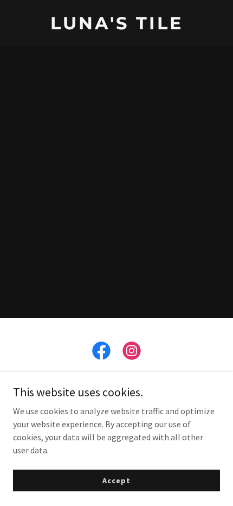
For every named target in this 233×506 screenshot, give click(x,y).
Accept (116, 480)
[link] (116, 26)
